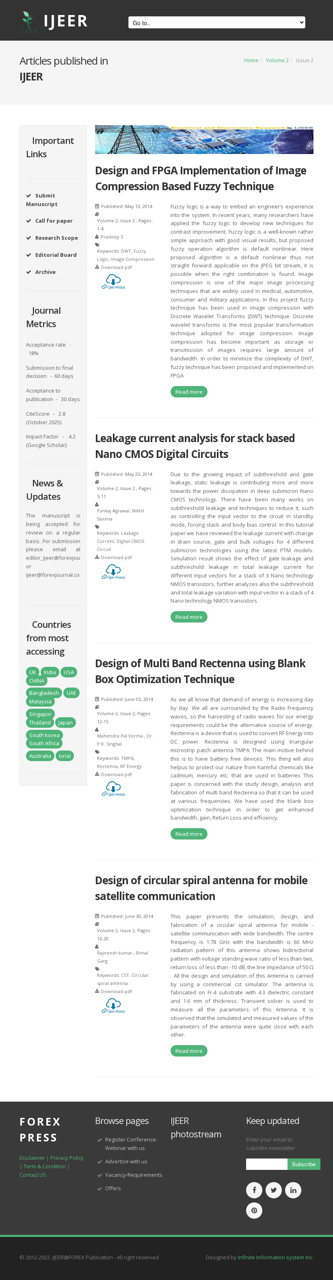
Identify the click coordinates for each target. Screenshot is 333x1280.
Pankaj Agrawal (113, 511)
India (50, 672)
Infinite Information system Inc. (276, 1257)
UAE (71, 692)
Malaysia (40, 701)
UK (32, 672)
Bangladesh (44, 692)
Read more (189, 391)
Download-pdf (116, 267)
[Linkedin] (293, 1190)
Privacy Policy (67, 1157)
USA (69, 672)
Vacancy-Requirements (133, 1174)
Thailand (40, 722)
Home (251, 60)
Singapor (40, 714)
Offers (113, 1188)
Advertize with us (126, 1161)
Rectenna (107, 766)
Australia (40, 755)
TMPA (127, 758)
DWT (126, 251)
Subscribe (304, 1164)
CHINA (36, 680)
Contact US (32, 1174)
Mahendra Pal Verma (120, 736)
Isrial (65, 755)
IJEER (66, 20)
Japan (65, 722)
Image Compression (132, 259)
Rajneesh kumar (115, 953)
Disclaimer (32, 1157)
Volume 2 (277, 60)
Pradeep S (112, 237)
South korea (44, 735)
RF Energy (131, 766)
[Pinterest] (254, 1211)
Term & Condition (45, 1166)
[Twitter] (274, 1190)
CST (125, 975)
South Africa (44, 743)
